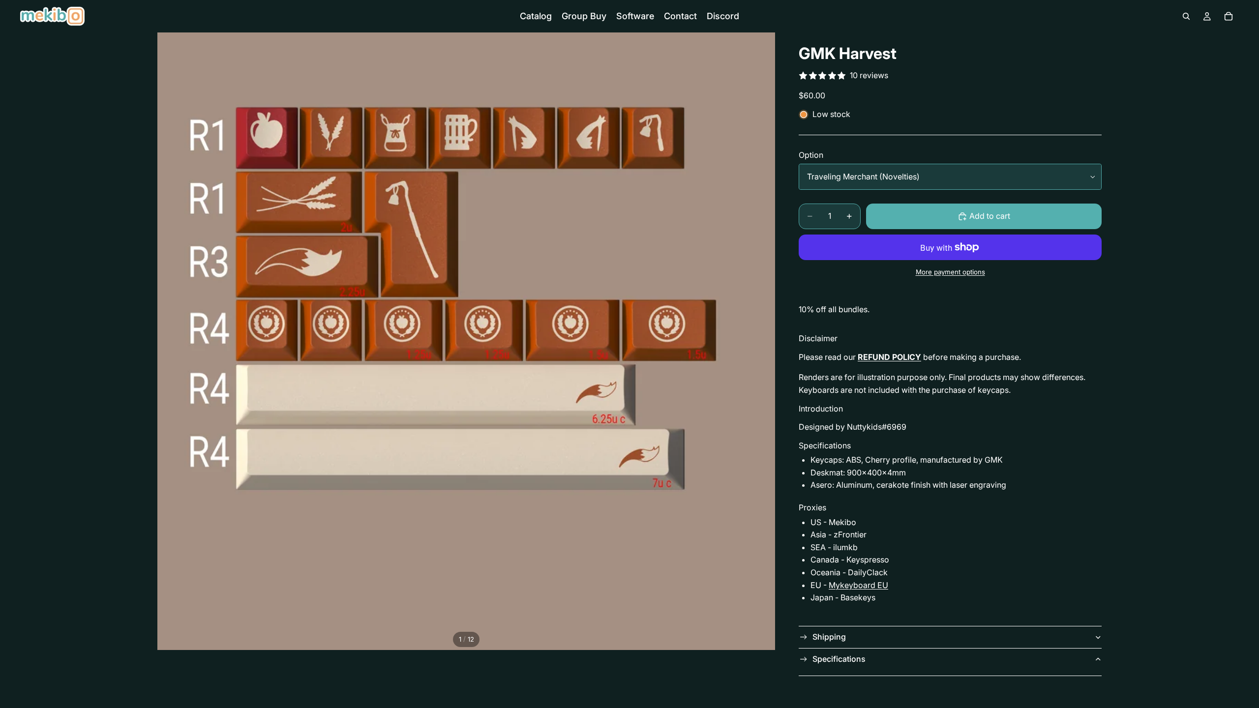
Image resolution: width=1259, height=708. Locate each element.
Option (811, 155)
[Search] (1186, 16)
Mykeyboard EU (858, 585)
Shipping (829, 637)
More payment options (950, 272)
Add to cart (989, 216)
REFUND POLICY (889, 357)
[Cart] (1228, 16)
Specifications (839, 659)
